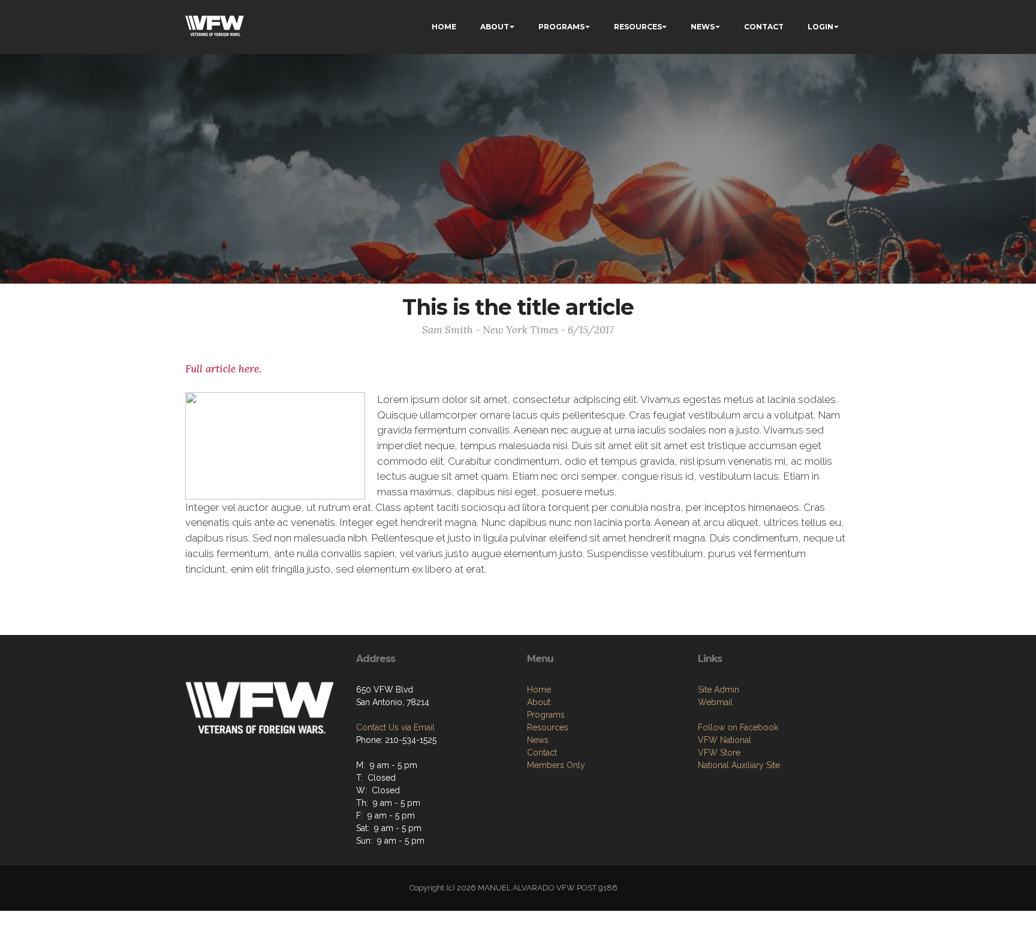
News (538, 740)
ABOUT (494, 26)
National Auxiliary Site (739, 765)
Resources (547, 727)
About (538, 702)
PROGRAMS (561, 26)
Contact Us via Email (395, 727)
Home (539, 689)
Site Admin (718, 689)
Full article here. (223, 368)
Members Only (556, 765)
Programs (546, 715)
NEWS (703, 26)
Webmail (715, 702)
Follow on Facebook (738, 727)
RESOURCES (638, 26)
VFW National (724, 740)
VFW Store (719, 752)
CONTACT (764, 26)
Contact (542, 752)
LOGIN (820, 26)
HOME (444, 26)
